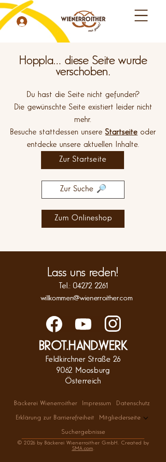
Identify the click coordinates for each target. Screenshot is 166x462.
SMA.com (82, 448)
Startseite (121, 132)
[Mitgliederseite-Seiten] (145, 418)
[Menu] (141, 15)
